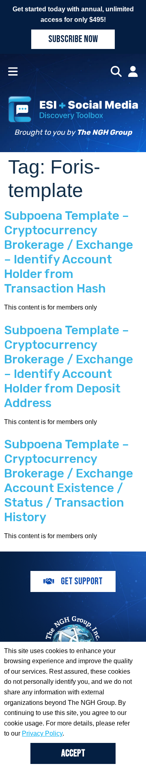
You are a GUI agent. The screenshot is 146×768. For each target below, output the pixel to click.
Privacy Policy (42, 733)
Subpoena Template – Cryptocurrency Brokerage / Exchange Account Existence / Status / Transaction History (68, 480)
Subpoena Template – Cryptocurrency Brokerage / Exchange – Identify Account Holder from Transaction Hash (68, 252)
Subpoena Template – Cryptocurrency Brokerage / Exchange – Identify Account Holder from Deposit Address (68, 366)
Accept (73, 753)
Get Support (82, 581)
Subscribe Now (73, 39)
